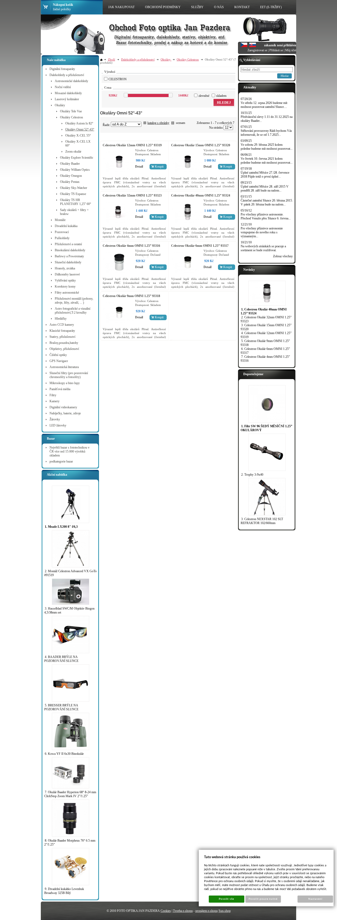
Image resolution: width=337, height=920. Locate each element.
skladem (221, 96)
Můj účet (290, 50)
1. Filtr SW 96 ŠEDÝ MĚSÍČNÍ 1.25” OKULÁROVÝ (266, 428)
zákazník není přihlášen (280, 45)
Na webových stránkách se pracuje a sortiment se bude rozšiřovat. (263, 248)
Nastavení (315, 899)
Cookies (166, 911)
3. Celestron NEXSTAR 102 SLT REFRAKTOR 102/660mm (262, 521)
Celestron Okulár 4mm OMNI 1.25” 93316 (131, 246)
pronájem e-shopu (206, 911)
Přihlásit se (276, 50)
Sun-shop (225, 911)
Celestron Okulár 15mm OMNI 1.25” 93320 (200, 145)
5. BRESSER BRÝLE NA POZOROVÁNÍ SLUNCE (61, 707)
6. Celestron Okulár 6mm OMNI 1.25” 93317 (265, 351)
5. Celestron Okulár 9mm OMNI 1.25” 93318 (265, 343)
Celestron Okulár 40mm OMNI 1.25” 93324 (200, 195)
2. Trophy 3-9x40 (252, 474)
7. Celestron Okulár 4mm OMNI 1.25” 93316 (265, 359)
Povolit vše (226, 899)
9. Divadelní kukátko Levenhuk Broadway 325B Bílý (64, 891)
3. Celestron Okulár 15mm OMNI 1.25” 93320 (266, 327)
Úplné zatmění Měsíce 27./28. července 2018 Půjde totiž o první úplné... (265, 174)
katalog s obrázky (158, 123)
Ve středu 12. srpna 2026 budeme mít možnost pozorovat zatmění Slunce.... (264, 105)
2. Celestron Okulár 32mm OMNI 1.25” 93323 (266, 319)
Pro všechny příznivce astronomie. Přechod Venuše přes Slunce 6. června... (266, 216)
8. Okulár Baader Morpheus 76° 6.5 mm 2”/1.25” (69, 842)
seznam (180, 123)
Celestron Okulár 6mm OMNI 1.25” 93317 (200, 246)
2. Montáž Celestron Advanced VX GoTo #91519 (70, 573)
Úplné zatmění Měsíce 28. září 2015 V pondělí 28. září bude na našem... (265, 188)
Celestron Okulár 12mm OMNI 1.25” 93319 (132, 145)
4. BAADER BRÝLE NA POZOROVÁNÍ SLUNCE (61, 659)
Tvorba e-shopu (183, 911)
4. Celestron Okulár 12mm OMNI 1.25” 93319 (266, 335)
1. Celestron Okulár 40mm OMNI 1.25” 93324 (264, 311)
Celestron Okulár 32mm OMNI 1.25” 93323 (132, 195)
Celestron (117, 79)
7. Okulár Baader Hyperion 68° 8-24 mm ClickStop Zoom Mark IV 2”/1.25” (70, 794)
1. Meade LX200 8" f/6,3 (61, 527)
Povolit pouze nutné (263, 899)
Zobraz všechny (283, 256)
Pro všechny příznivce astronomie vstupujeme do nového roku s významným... (262, 232)
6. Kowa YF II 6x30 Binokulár (64, 754)
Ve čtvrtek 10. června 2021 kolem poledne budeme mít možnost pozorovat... (267, 160)
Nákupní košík (63, 5)
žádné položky (62, 9)
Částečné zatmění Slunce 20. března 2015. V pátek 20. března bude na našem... (267, 202)
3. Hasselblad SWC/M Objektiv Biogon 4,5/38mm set (69, 610)
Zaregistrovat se (257, 50)
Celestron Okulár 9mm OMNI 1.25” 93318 (131, 296)
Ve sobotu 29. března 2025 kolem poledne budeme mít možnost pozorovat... (267, 146)
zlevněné (204, 96)
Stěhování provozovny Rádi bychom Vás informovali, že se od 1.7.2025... (266, 133)
